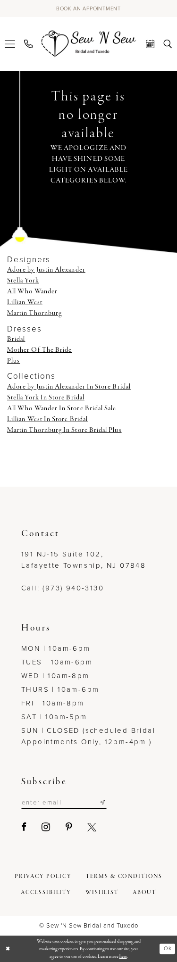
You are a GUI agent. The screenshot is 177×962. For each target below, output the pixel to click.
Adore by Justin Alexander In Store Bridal (69, 386)
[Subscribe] (102, 802)
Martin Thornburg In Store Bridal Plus (64, 430)
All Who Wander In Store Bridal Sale (61, 408)
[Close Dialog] (8, 949)
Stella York (23, 280)
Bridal (16, 339)
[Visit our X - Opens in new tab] (92, 826)
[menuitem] (10, 44)
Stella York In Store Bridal (45, 397)
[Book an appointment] (150, 44)
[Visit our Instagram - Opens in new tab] (46, 827)
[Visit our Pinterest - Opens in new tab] (69, 826)
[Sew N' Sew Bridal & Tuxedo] (88, 43)
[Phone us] (28, 44)
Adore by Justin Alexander (46, 269)
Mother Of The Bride (39, 350)
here (123, 956)
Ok (168, 949)
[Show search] (168, 44)
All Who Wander (32, 291)
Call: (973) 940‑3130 (62, 588)
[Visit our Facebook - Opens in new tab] (24, 826)
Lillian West (24, 302)
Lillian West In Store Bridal (47, 419)
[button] (10, 44)
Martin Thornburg (34, 313)
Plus (13, 360)
